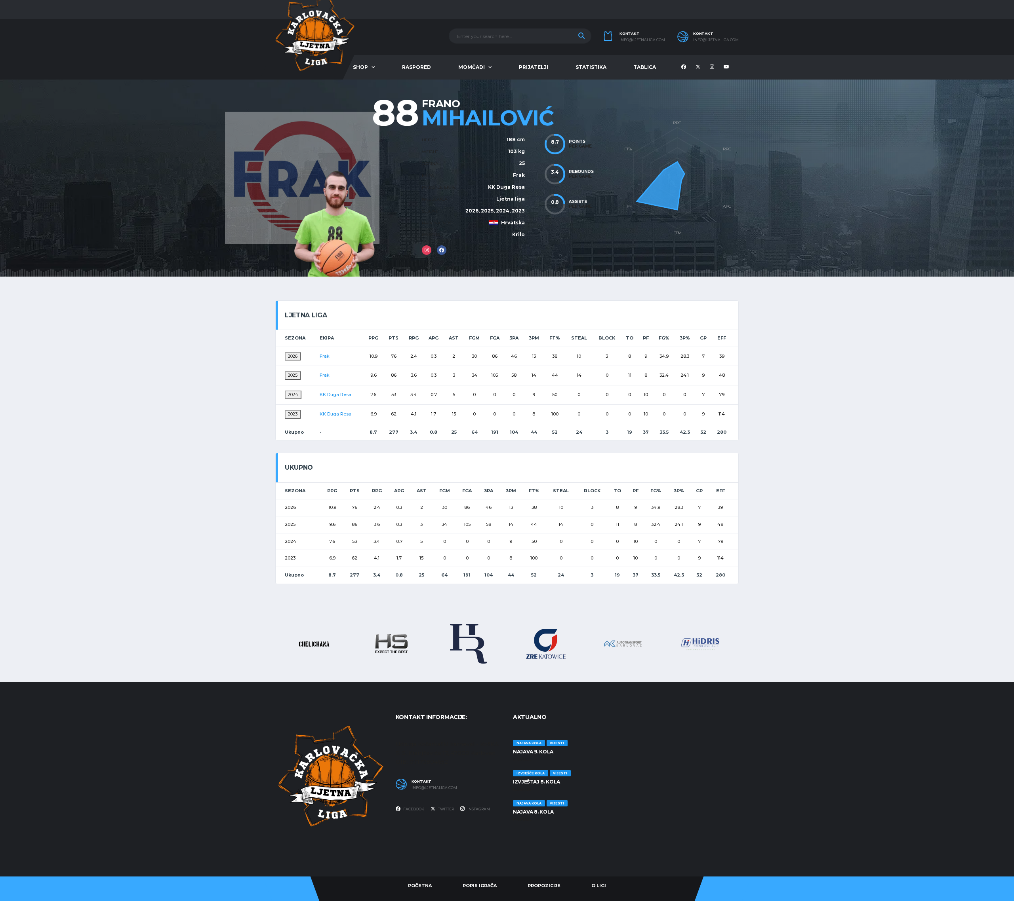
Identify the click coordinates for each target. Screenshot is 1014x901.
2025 (292, 375)
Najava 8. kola (533, 812)
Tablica (644, 67)
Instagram (478, 809)
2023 (292, 414)
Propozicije (544, 885)
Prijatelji (533, 67)
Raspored (416, 67)
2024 (293, 394)
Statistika (591, 67)
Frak (519, 175)
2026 (292, 356)
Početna (420, 885)
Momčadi (471, 67)
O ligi (598, 885)
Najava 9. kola (533, 752)
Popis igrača (480, 885)
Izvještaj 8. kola (536, 782)
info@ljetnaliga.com (642, 40)
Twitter (445, 809)
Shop (360, 67)
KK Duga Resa (506, 187)
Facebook (413, 809)
